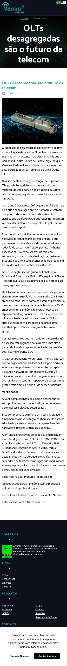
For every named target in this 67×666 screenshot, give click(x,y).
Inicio (5, 575)
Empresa (6, 583)
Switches (40, 614)
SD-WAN (7, 610)
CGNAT (39, 610)
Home (24, 18)
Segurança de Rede (46, 617)
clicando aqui (29, 488)
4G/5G (38, 606)
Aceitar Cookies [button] (47, 656)
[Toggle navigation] (61, 9)
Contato (6, 587)
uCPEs (5, 614)
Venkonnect (8, 579)
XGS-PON (7, 606)
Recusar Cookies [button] (19, 656)
